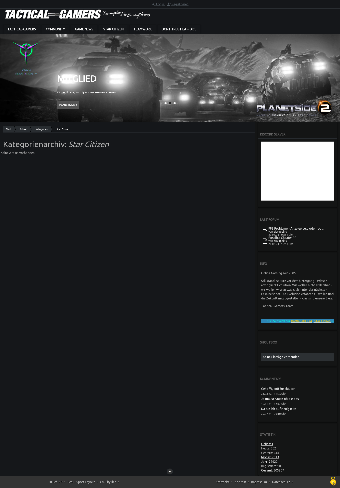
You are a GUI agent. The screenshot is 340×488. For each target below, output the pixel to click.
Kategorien (42, 129)
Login (160, 4)
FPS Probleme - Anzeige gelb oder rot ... (295, 228)
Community (55, 29)
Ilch (113, 482)
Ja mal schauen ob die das (280, 399)
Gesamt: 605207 (272, 470)
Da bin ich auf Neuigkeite (278, 409)
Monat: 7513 (270, 457)
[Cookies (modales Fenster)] (333, 481)
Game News (84, 29)
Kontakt (240, 482)
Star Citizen (113, 29)
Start (8, 129)
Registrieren (179, 4)
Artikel (23, 129)
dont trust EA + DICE (179, 29)
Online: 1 (267, 444)
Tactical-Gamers (21, 29)
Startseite (223, 482)
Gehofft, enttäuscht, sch (278, 388)
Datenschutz (281, 482)
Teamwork (143, 29)
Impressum (259, 482)
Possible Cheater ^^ (282, 237)
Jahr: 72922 (269, 461)
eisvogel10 (280, 231)
